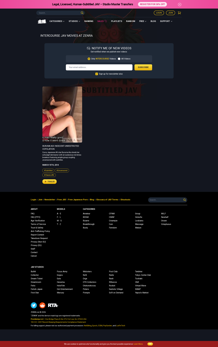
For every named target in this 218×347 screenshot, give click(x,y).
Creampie (113, 220)
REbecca (113, 282)
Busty (85, 228)
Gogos (60, 275)
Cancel (34, 256)
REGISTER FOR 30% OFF (152, 4)
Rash (111, 278)
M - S (59, 220)
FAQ (32, 213)
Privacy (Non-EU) (38, 242)
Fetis (33, 285)
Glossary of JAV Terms (107, 199)
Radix (111, 275)
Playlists (116, 21)
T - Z (59, 224)
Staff (33, 249)
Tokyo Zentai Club (143, 275)
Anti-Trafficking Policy (40, 231)
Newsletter (49, 199)
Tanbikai (138, 271)
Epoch (94, 326)
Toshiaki (138, 278)
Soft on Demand (116, 292)
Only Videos (103, 59)
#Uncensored (62, 170)
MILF (163, 213)
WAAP (138, 289)
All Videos (125, 59)
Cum (111, 224)
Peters (86, 289)
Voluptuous (166, 224)
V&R (137, 282)
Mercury (60, 292)
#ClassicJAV (49, 175)
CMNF (112, 217)
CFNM (112, 213)
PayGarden (107, 326)
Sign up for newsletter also (111, 74)
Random (130, 21)
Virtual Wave (140, 285)
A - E (59, 213)
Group (137, 213)
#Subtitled (48, 170)
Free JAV (61, 199)
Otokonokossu (89, 285)
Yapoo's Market (141, 292)
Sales (100, 21)
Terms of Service (38, 224)
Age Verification (38, 220)
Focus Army (62, 271)
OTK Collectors (89, 282)
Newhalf (164, 217)
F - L (59, 217)
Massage (139, 224)
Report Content (37, 235)
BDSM (86, 217)
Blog (153, 21)
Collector (35, 275)
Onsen (164, 220)
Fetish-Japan (36, 289)
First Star (35, 292)
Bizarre (86, 220)
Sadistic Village (116, 289)
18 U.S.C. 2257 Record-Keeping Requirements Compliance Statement (58, 322)
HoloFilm (61, 285)
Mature (138, 228)
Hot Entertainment (65, 289)
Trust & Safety (37, 228)
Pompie (86, 292)
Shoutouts (125, 199)
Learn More (138, 344)
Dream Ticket (37, 278)
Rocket (112, 285)
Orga (85, 278)
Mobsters (87, 271)
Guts (59, 278)
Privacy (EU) (36, 245)
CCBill (100, 326)
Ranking (88, 21)
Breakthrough (88, 224)
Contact (34, 252)
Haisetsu (61, 282)
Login (159, 13)
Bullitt (33, 271)
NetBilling (87, 326)
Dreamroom (36, 282)
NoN (85, 275)
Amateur (86, 213)
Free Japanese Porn (78, 199)
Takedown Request (39, 238)
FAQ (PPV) (35, 217)
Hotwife (138, 217)
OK (150, 344)
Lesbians (139, 220)
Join (170, 13)
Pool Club (113, 271)
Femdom (113, 228)
